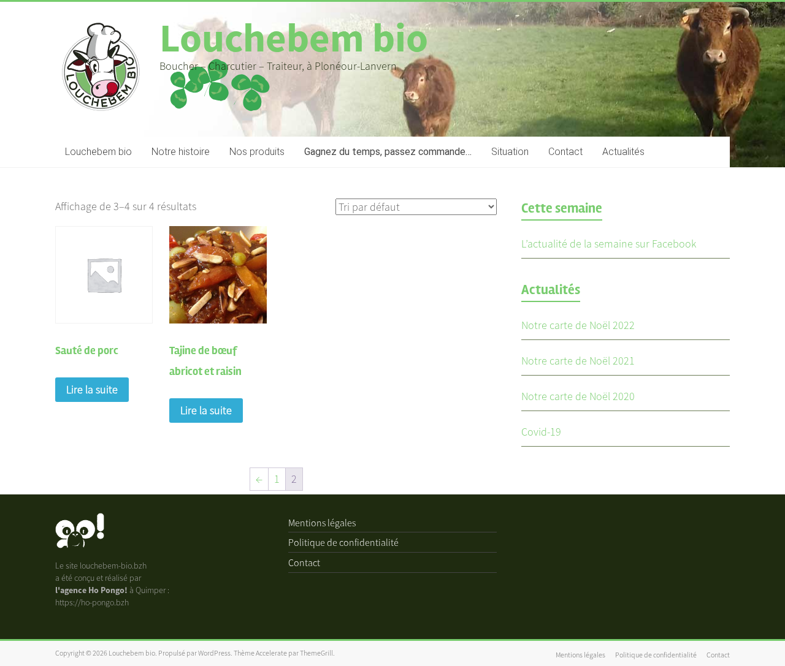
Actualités (623, 151)
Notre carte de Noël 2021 (578, 361)
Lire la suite (92, 389)
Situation (510, 151)
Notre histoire (180, 151)
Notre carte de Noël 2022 (578, 325)
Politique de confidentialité (343, 542)
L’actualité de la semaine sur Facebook (608, 244)
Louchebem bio (293, 37)
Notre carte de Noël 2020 (578, 396)
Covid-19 (541, 432)
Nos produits (257, 151)
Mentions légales (322, 523)
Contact (565, 151)
